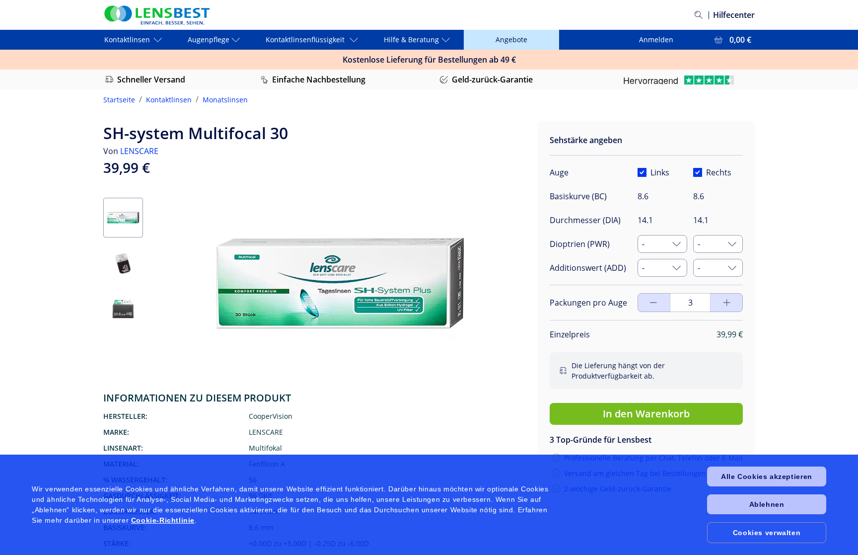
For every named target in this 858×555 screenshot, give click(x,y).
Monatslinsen (225, 99)
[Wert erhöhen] (653, 303)
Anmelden (656, 39)
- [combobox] (643, 243)
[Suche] (699, 15)
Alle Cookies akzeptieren (766, 476)
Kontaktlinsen (169, 99)
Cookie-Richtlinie (163, 520)
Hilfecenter (734, 14)
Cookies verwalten (766, 533)
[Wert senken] (727, 303)
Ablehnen (767, 504)
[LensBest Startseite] (156, 15)
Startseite (119, 99)
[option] (600, 328)
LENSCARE (139, 151)
